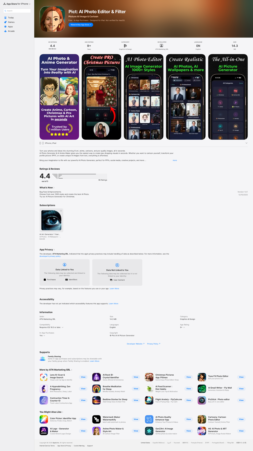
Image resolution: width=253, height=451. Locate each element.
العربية (169, 442)
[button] (17, 18)
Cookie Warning (79, 446)
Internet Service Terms (47, 446)
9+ (181, 327)
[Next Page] (250, 389)
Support (90, 446)
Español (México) (159, 442)
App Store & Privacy (64, 446)
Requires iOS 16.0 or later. (50, 327)
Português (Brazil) (218, 442)
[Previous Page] (37, 389)
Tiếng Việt (230, 442)
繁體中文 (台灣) (241, 442)
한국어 (207, 442)
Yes (41, 335)
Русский (177, 442)
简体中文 (185, 442)
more (175, 160)
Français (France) (197, 442)
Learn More (114, 288)
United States (145, 442)
